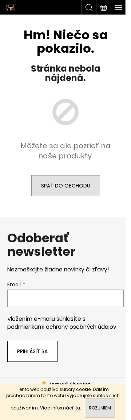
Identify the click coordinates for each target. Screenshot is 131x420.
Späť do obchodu (65, 185)
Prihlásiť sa (32, 351)
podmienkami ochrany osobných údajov (61, 327)
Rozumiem (100, 408)
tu (78, 408)
